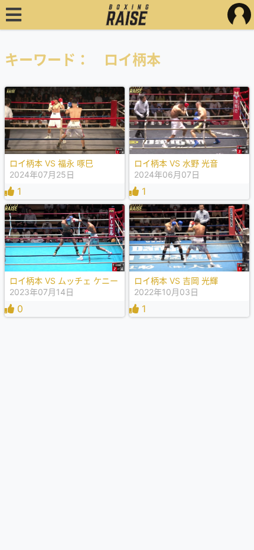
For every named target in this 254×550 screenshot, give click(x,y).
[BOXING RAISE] (127, 15)
